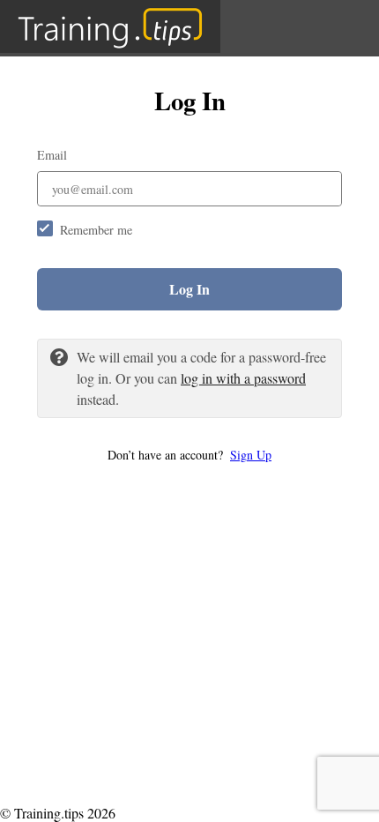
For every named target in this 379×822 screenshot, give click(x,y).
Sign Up (250, 454)
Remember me (96, 229)
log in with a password (243, 378)
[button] (189, 454)
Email (52, 154)
